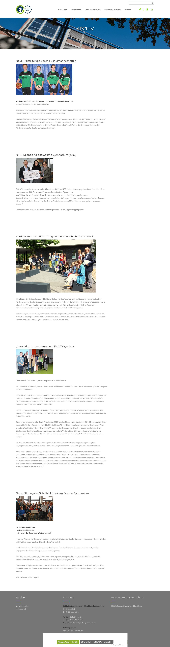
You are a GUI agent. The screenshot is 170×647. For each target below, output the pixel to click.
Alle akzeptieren (68, 641)
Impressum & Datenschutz (127, 597)
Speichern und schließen (96, 641)
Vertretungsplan (22, 606)
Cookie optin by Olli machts (117, 645)
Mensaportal (21, 609)
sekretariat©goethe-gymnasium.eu (82, 623)
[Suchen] (152, 3)
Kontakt (68, 597)
